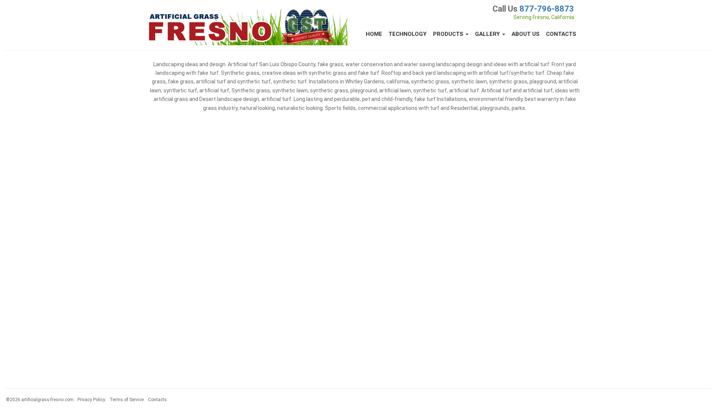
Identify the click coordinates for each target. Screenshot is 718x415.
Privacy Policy (91, 399)
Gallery (488, 34)
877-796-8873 (546, 8)
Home (374, 34)
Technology (408, 34)
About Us (526, 34)
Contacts (561, 34)
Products (449, 34)
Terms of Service (127, 399)
